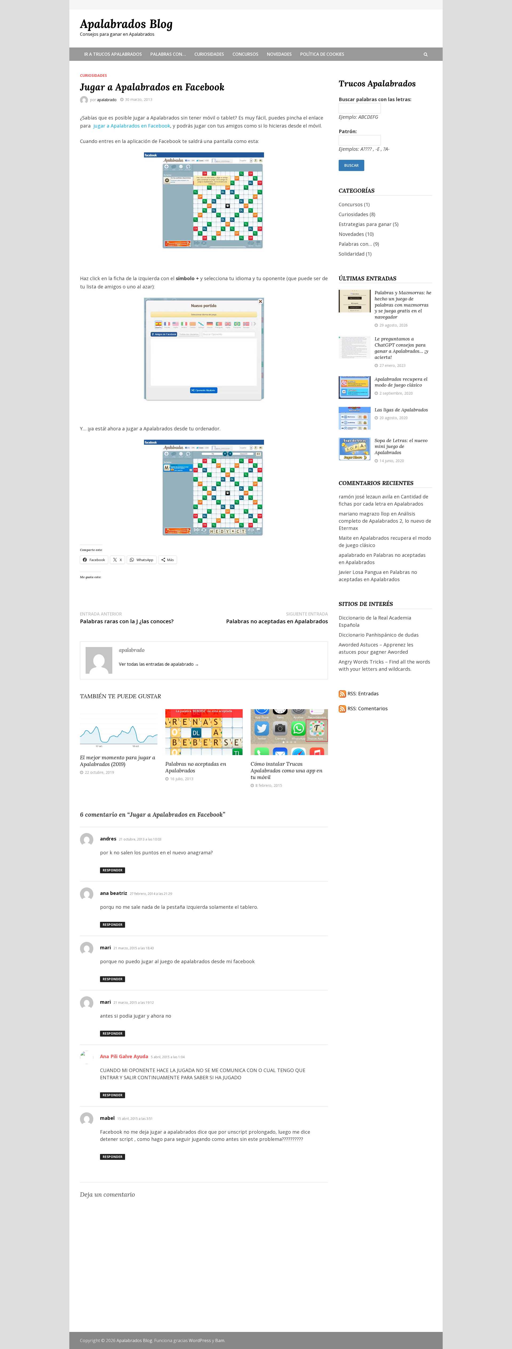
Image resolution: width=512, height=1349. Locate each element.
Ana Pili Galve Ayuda (124, 1056)
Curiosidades (209, 54)
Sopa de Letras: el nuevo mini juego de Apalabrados (401, 446)
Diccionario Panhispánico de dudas (379, 635)
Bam (219, 1340)
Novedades (279, 54)
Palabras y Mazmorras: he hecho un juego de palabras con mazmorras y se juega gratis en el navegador (403, 304)
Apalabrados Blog (126, 23)
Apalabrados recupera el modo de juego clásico (401, 382)
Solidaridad (352, 254)
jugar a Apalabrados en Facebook (131, 125)
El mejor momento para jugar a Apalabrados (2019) (117, 760)
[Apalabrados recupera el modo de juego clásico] (355, 379)
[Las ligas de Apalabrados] (355, 410)
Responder (112, 870)
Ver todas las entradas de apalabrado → (159, 664)
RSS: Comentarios (367, 708)
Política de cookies (322, 54)
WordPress (200, 1340)
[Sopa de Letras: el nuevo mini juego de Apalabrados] (355, 441)
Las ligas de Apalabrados (401, 410)
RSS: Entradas (362, 693)
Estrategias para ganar (365, 224)
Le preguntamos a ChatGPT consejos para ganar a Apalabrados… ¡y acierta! (401, 348)
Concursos (245, 54)
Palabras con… (168, 54)
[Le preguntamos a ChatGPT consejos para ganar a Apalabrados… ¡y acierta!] (355, 339)
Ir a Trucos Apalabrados (113, 54)
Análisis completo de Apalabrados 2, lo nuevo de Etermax (385, 520)
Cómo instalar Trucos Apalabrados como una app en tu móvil (286, 770)
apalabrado (107, 99)
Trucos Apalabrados (377, 83)
